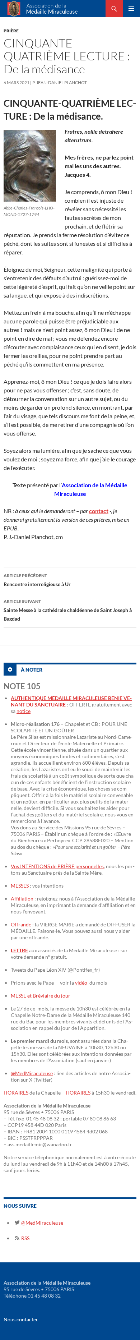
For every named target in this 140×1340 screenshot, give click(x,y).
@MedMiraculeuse (32, 1073)
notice (24, 711)
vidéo (81, 983)
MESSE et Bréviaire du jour (40, 996)
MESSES (20, 886)
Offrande (21, 924)
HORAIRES (16, 1093)
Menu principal (131, 8)
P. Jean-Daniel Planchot (59, 82)
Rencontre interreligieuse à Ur (37, 580)
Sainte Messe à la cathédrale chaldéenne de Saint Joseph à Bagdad (68, 610)
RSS (24, 1238)
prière (11, 30)
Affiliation (22, 898)
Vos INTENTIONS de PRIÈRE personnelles (57, 866)
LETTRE (19, 950)
